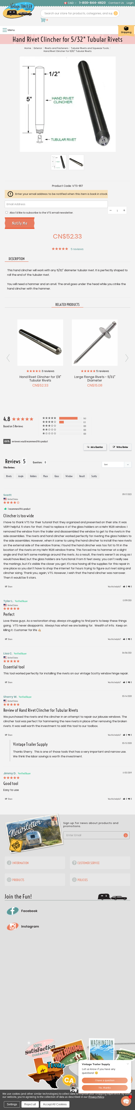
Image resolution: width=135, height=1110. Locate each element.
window (69, 476)
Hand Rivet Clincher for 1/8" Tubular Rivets (40, 379)
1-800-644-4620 (92, 3)
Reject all (30, 1104)
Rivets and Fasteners (56, 48)
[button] (125, 586)
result (82, 476)
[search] (116, 13)
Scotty (94, 476)
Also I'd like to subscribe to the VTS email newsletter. (41, 212)
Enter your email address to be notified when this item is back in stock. (61, 194)
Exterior (38, 48)
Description (17, 259)
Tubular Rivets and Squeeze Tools (90, 48)
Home (27, 48)
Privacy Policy (96, 1096)
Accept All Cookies (55, 1104)
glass (56, 476)
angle (20, 476)
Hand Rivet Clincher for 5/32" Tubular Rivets (68, 51)
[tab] (67, 305)
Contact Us (116, 3)
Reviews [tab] (12, 461)
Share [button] (10, 586)
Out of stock (40, 342)
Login (130, 3)
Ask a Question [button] (97, 447)
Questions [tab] (37, 462)
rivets (9, 476)
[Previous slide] (126, 358)
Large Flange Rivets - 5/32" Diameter (94, 379)
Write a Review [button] (122, 447)
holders (33, 476)
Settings (12, 1104)
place (45, 476)
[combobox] (79, 13)
